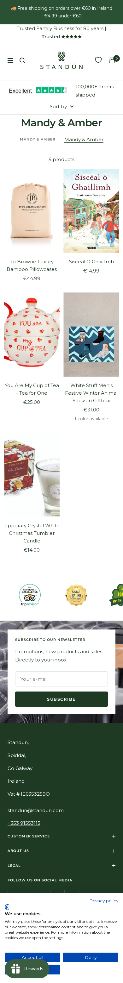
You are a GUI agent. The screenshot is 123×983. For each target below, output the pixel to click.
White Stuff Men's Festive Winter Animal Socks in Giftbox (91, 393)
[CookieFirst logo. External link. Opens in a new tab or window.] (7, 907)
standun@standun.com (36, 810)
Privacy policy (103, 900)
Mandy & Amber (83, 139)
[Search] (22, 60)
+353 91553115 (24, 823)
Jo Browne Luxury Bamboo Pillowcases (32, 265)
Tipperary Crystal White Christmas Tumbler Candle (32, 533)
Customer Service (29, 836)
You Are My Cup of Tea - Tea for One (32, 389)
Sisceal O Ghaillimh (91, 262)
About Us (18, 850)
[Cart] (112, 60)
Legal (14, 865)
